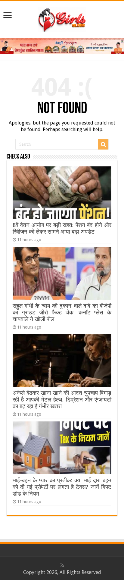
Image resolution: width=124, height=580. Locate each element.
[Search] (103, 144)
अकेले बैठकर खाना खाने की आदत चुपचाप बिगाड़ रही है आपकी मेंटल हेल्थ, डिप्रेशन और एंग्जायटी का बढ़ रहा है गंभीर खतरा (62, 399)
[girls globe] (62, 18)
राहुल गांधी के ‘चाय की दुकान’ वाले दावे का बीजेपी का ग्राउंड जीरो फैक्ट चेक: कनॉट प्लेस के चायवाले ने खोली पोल (62, 312)
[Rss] (62, 565)
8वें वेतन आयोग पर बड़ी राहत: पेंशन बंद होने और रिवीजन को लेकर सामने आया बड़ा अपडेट (62, 228)
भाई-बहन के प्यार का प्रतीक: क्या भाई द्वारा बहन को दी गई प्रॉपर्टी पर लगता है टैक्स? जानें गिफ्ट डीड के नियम (62, 487)
